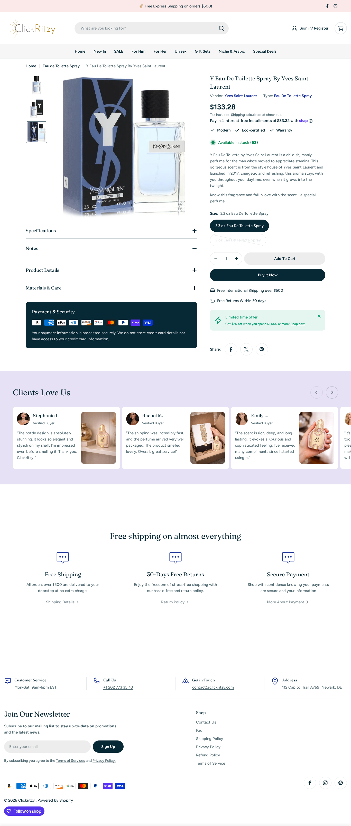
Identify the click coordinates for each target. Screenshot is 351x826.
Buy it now (268, 275)
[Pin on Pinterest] (262, 349)
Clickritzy (27, 800)
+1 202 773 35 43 (118, 687)
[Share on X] (246, 349)
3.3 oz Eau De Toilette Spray (239, 225)
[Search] (221, 28)
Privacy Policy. (104, 760)
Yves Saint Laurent (241, 95)
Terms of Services (70, 760)
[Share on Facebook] (231, 349)
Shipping (238, 114)
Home (31, 66)
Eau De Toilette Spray (293, 95)
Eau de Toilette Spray (61, 66)
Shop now (298, 324)
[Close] (319, 316)
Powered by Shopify (55, 800)
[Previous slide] (316, 392)
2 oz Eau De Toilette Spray (238, 242)
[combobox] (152, 28)
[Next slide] (332, 392)
